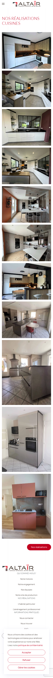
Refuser (26, 659)
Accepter (26, 652)
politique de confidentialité (30, 645)
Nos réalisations (39, 547)
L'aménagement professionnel (26, 609)
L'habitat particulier (26, 604)
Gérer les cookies (26, 667)
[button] (3, 4)
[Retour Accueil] (26, 4)
